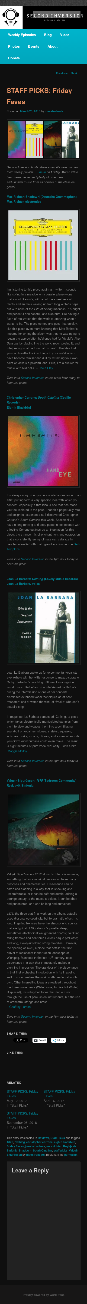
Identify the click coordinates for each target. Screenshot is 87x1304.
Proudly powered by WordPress (43, 1295)
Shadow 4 (25, 1150)
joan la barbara (35, 1146)
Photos (14, 46)
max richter (54, 1146)
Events (33, 46)
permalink (70, 1154)
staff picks (61, 1150)
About (53, 46)
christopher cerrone (39, 1142)
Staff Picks (58, 1138)
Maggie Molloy (17, 751)
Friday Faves (15, 1146)
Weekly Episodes (22, 34)
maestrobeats (54, 111)
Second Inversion (32, 377)
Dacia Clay (46, 368)
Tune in (41, 172)
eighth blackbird (64, 1142)
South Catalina (42, 1150)
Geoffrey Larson (20, 1006)
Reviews (43, 1138)
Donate (14, 57)
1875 (10, 1142)
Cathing (20, 1142)
